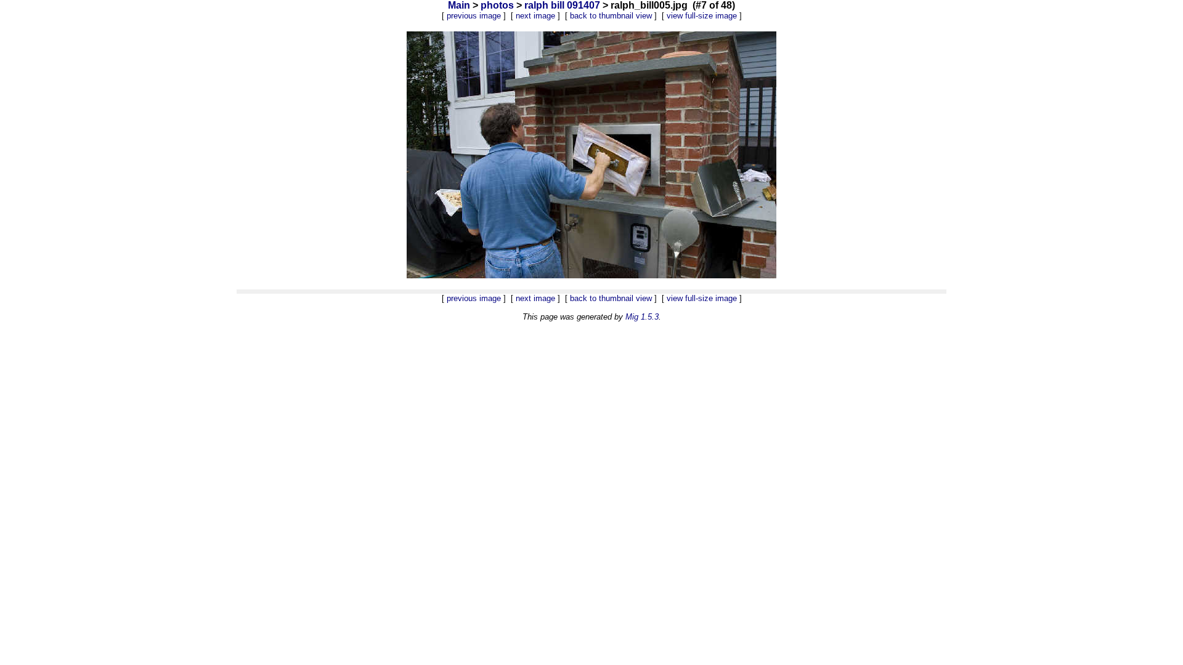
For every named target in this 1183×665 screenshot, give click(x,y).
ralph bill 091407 (562, 5)
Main (459, 5)
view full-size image (702, 15)
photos (497, 5)
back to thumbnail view (611, 15)
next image (535, 15)
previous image (474, 15)
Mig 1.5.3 (642, 316)
